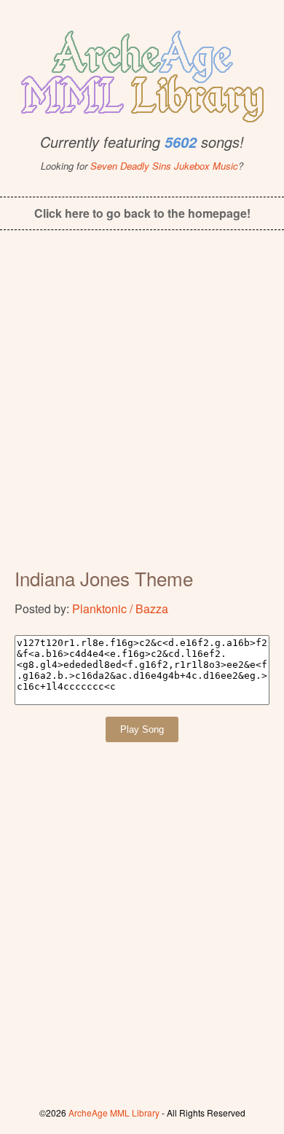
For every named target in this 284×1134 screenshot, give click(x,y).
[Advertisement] (142, 409)
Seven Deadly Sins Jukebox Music (164, 166)
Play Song (142, 729)
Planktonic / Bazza (120, 608)
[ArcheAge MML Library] (142, 72)
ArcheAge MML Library (113, 1112)
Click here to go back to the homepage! (142, 213)
